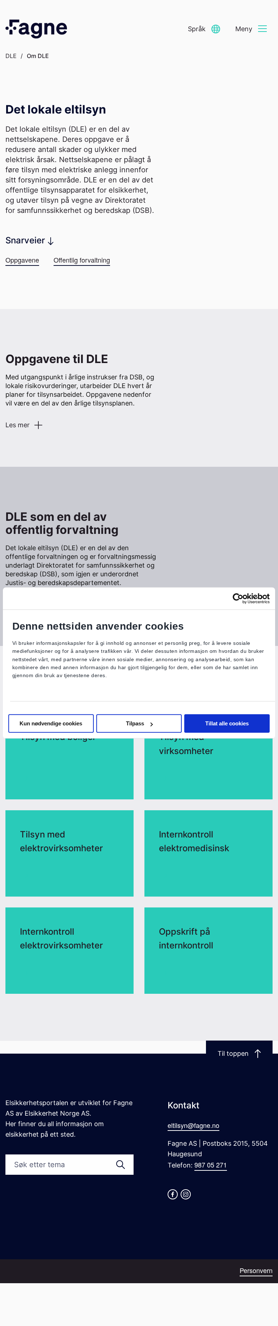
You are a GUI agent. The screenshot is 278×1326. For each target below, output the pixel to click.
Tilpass (135, 724)
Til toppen (233, 1053)
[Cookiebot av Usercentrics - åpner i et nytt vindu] (238, 598)
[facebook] (173, 1194)
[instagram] (186, 1194)
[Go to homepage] (36, 29)
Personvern (256, 1270)
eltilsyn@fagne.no (193, 1125)
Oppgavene (22, 259)
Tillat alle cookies (227, 724)
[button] (204, 29)
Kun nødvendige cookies (51, 724)
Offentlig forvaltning (82, 259)
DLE (11, 55)
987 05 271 (210, 1164)
